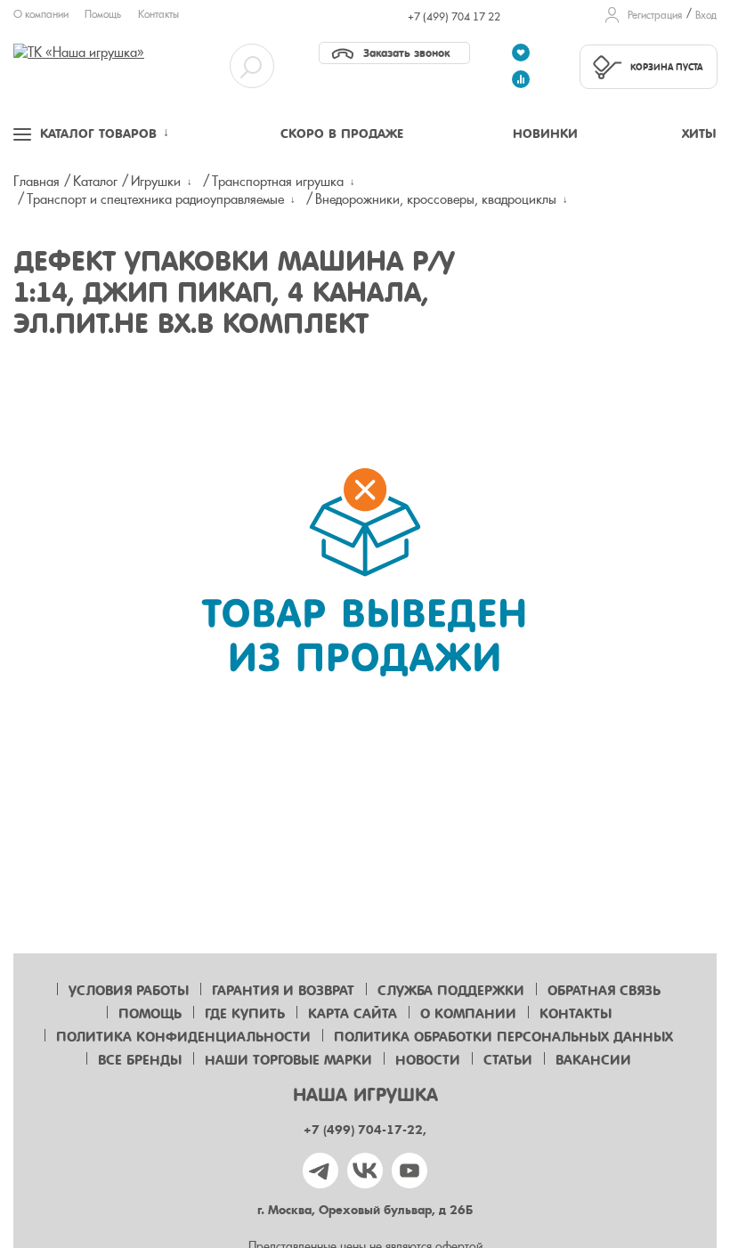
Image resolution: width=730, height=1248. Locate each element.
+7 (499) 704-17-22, (365, 1130)
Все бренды (140, 1060)
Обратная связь (604, 991)
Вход (706, 15)
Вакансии (593, 1060)
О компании (41, 14)
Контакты (158, 14)
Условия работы (129, 991)
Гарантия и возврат (283, 991)
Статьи (507, 1060)
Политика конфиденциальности (183, 1037)
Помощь (103, 14)
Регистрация (655, 15)
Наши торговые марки (288, 1060)
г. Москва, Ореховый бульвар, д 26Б (365, 1210)
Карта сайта (352, 1014)
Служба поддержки (450, 991)
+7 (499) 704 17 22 (454, 17)
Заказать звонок (406, 53)
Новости (427, 1060)
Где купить (245, 1014)
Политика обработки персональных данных (503, 1037)
